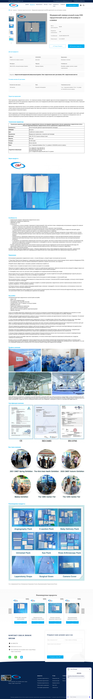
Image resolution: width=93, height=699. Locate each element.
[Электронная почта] (23, 658)
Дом (11, 10)
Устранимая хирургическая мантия (24, 10)
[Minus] (90, 669)
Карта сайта (54, 685)
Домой (27, 4)
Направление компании (56, 678)
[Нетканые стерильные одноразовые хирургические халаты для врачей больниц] (55, 606)
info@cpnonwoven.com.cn (16, 646)
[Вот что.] (11, 658)
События (62, 4)
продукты (15, 10)
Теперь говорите (72, 5)
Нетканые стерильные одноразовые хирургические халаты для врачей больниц (55, 619)
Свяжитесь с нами (56, 5)
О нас (50, 4)
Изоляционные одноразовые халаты (29, 584)
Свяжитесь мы (55, 687)
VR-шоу (46, 4)
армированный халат (16, 584)
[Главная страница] (14, 5)
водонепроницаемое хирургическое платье (47, 584)
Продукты (32, 4)
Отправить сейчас (54, 657)
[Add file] (68, 697)
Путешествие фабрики (56, 681)
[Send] (90, 697)
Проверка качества (55, 682)
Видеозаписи (39, 4)
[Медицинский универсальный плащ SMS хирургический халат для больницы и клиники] (31, 28)
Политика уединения (15, 697)
